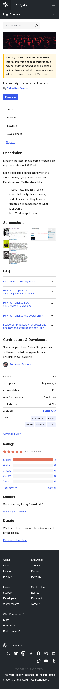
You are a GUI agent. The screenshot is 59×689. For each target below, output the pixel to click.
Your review (10, 487)
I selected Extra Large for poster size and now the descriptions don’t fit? (24, 326)
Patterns (36, 576)
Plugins (35, 571)
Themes (35, 565)
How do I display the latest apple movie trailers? (18, 292)
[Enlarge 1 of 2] (24, 232)
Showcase (37, 559)
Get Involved (38, 587)
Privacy (7, 576)
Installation (12, 125)
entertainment (38, 418)
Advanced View (12, 433)
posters (29, 424)
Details (10, 109)
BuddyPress (11, 631)
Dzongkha (16, 645)
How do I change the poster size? (23, 315)
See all (52, 487)
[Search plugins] (36, 25)
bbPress (9, 625)
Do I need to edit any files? (19, 281)
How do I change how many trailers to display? (17, 304)
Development (14, 133)
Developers (9, 598)
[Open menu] (54, 5)
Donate (37, 598)
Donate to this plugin (15, 540)
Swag (36, 603)
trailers (51, 424)
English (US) (49, 410)
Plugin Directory (11, 14)
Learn (6, 587)
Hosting (7, 571)
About (6, 559)
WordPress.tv (12, 603)
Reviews (11, 117)
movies (51, 418)
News (6, 565)
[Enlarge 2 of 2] (51, 232)
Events (35, 592)
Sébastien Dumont (17, 88)
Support (10, 142)
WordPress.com (14, 614)
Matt (7, 620)
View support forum (14, 511)
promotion (40, 424)
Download (10, 97)
